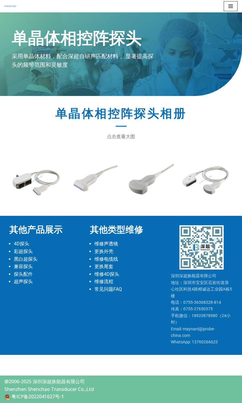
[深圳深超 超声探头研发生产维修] (11, 6)
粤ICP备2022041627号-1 (38, 396)
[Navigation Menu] (231, 6)
